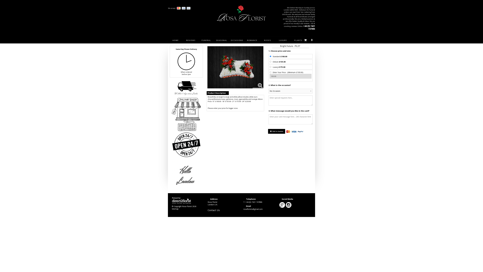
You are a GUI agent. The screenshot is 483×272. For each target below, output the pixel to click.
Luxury (283, 40)
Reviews (191, 40)
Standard (280, 56)
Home (176, 40)
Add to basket (277, 131)
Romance (252, 40)
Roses (267, 40)
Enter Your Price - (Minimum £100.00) (288, 72)
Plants (298, 40)
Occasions (237, 40)
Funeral (206, 40)
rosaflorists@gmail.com (253, 209)
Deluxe (279, 62)
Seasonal (221, 40)
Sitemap (175, 209)
